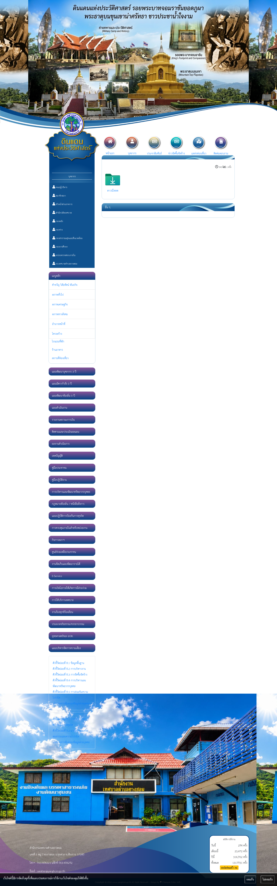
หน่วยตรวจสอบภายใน (65, 255)
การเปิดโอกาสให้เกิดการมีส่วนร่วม (69, 588)
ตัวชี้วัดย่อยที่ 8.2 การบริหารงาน (69, 668)
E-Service (57, 576)
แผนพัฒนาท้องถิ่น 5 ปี (63, 395)
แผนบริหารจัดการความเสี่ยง (66, 648)
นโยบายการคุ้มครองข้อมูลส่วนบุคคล (71, 703)
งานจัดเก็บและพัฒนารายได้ (66, 564)
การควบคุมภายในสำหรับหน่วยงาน (69, 527)
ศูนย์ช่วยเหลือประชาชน (64, 552)
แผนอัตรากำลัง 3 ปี (62, 383)
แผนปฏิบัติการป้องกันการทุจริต (68, 515)
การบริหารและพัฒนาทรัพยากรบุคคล (71, 491)
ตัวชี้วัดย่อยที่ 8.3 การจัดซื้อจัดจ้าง (70, 674)
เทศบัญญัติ (57, 455)
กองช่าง (59, 229)
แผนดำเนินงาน (59, 407)
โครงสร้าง (57, 333)
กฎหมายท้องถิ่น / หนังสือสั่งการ (68, 503)
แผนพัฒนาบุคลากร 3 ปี (64, 371)
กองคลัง (59, 221)
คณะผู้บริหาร (61, 187)
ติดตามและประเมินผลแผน (65, 431)
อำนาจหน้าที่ (58, 324)
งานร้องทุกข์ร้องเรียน (62, 612)
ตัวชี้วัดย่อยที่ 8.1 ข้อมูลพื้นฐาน (68, 663)
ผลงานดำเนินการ (61, 443)
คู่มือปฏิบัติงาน (59, 479)
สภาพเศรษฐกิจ (60, 304)
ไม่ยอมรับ (268, 879)
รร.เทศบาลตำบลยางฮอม (66, 263)
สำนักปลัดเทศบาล (63, 212)
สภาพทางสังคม (60, 314)
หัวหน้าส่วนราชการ (63, 204)
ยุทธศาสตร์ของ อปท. (62, 636)
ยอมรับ (250, 879)
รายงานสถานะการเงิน (63, 419)
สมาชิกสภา (60, 195)
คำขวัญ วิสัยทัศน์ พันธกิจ (64, 284)
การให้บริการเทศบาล (63, 600)
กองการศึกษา (61, 246)
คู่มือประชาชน (59, 467)
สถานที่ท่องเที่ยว (60, 358)
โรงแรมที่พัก (58, 341)
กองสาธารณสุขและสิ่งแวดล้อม (69, 238)
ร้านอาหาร (57, 349)
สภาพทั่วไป (58, 294)
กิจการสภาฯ (58, 539)
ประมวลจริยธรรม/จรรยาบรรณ (68, 624)
